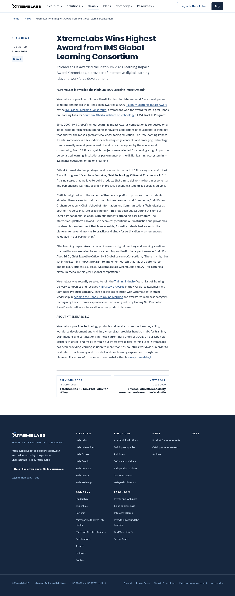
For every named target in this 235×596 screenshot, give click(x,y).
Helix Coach (82, 461)
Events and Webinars (125, 499)
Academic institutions (126, 440)
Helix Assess (82, 454)
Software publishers (125, 461)
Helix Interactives (85, 447)
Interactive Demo (123, 513)
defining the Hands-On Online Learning (98, 297)
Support (128, 583)
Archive (156, 454)
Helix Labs (81, 440)
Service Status (121, 539)
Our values (82, 506)
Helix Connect (83, 468)
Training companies (124, 447)
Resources (144, 6)
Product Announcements (166, 440)
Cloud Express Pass (124, 506)
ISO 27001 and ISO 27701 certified (89, 583)
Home (15, 18)
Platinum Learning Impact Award (146, 104)
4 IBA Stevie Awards (111, 286)
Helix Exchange (84, 482)
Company (122, 6)
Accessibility (217, 583)
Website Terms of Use (164, 583)
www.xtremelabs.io (140, 357)
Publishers (119, 454)
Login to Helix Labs (193, 6)
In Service (81, 553)
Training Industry (125, 281)
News (92, 6)
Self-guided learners (125, 482)
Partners (80, 513)
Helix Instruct (83, 475)
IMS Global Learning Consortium (85, 110)
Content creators (123, 475)
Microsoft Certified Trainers (91, 532)
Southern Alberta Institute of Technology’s (109, 115)
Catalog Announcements (166, 447)
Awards (80, 546)
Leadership (82, 499)
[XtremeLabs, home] (26, 6)
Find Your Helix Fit (123, 532)
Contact (80, 560)
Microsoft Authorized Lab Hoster (50, 583)
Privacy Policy (143, 583)
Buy (217, 6)
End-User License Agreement (193, 583)
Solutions (73, 6)
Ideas (107, 6)
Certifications (83, 539)
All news (22, 38)
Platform (53, 6)
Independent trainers (125, 468)
